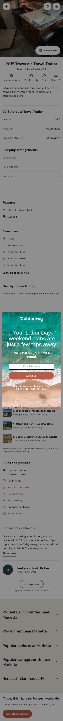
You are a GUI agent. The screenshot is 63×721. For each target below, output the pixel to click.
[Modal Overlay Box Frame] (31, 360)
